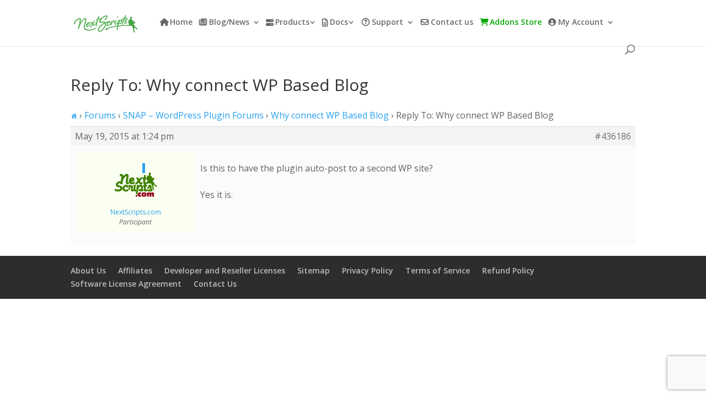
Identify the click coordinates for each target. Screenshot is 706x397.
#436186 (613, 136)
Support (387, 22)
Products (292, 22)
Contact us (452, 22)
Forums (100, 115)
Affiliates (135, 270)
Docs (339, 22)
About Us (88, 270)
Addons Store (516, 22)
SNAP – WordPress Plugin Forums (193, 115)
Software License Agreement (126, 283)
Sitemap (313, 270)
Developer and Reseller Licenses (224, 270)
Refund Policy (508, 270)
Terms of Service (437, 270)
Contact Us (215, 283)
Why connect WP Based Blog (330, 115)
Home (181, 22)
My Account (580, 22)
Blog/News (229, 22)
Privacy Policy (367, 270)
